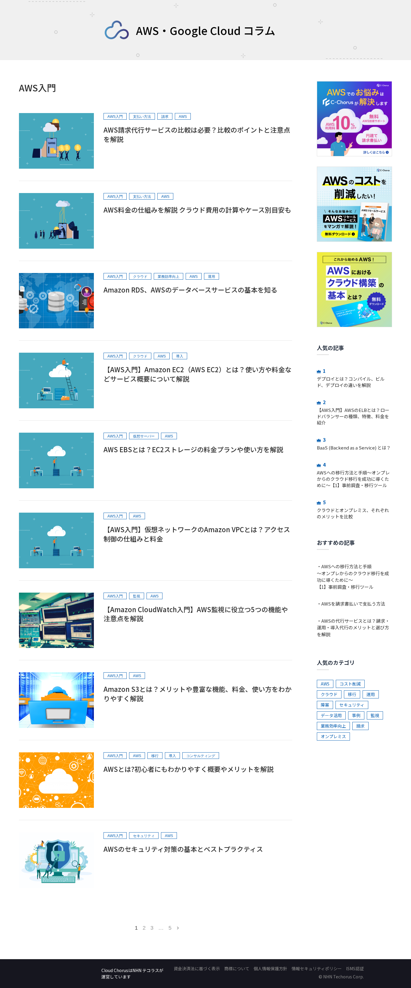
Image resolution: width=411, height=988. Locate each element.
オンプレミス (333, 736)
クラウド (329, 694)
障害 (325, 705)
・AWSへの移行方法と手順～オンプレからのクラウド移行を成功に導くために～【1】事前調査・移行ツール (353, 576)
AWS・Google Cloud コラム (205, 30)
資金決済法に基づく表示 (197, 968)
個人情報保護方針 (270, 968)
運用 (370, 694)
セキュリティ (351, 705)
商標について (236, 968)
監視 (375, 715)
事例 (356, 715)
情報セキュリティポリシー (317, 968)
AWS (325, 684)
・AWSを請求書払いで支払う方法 (351, 603)
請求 (360, 726)
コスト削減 (350, 684)
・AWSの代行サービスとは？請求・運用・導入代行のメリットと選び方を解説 (353, 627)
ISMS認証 (355, 968)
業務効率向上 (333, 726)
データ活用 (331, 715)
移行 (352, 694)
